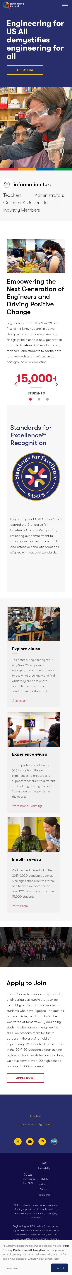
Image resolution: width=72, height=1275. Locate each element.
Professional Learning (27, 806)
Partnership (20, 906)
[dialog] (36, 1258)
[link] (34, 657)
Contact (36, 1116)
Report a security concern (36, 1124)
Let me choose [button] (10, 1267)
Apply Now (25, 69)
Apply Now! (25, 1077)
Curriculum (19, 700)
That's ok (59, 1267)
